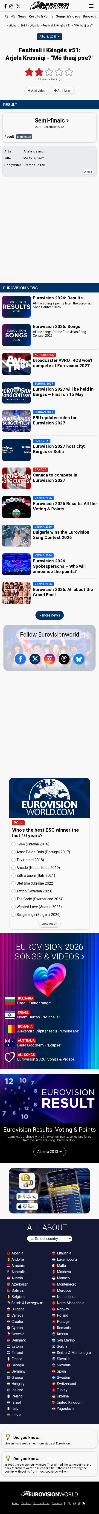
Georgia (17, 1365)
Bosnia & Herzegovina (27, 1303)
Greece (17, 1377)
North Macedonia (70, 1303)
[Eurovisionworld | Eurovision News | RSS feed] (83, 1503)
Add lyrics (64, 91)
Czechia (17, 1334)
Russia (62, 1334)
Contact (26, 1503)
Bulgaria (17, 1309)
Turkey (61, 1390)
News (22, 16)
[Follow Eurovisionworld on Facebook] (5, 6)
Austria (17, 1278)
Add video (38, 91)
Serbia (61, 1346)
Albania (17, 1253)
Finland (17, 1352)
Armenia (18, 1265)
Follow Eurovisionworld (49, 634)
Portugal (63, 1321)
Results (41, 16)
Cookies (57, 1503)
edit (89, 171)
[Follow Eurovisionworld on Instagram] (11, 6)
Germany (18, 1371)
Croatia (17, 1321)
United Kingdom (69, 1402)
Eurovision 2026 (49, 952)
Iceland (17, 1390)
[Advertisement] (49, 230)
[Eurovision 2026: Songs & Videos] (49, 980)
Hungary (18, 1384)
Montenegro (66, 1284)
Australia (18, 1272)
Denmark (18, 1340)
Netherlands (66, 1297)
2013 (23, 25)
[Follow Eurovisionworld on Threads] (64, 659)
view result (49, 923)
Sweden (63, 1377)
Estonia (17, 1346)
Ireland (17, 1396)
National (12, 25)
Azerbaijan (19, 1284)
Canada (17, 1315)
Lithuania (63, 1253)
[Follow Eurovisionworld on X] (18, 6)
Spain (61, 1371)
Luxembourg (66, 1259)
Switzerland (66, 1384)
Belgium (18, 1297)
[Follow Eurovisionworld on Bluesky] (78, 659)
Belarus (17, 1290)
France (16, 1359)
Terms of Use (41, 1503)
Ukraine (62, 1396)
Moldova (63, 1272)
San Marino (65, 1340)
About (15, 1503)
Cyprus (17, 1328)
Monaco (63, 1278)
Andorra (17, 1259)
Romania (63, 1328)
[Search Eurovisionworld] (6, 16)
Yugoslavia (65, 1408)
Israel (16, 1402)
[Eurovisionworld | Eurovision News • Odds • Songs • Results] (49, 5)
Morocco (63, 1290)
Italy (14, 1408)
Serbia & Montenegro (73, 1352)
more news (50, 615)
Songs (68, 16)
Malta (61, 1265)
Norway (62, 1309)
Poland (62, 1315)
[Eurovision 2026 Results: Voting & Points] (49, 1098)
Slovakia (63, 1359)
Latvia (16, 1415)
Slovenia (63, 1365)
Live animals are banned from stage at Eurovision (37, 1440)
